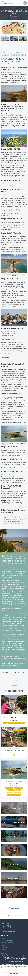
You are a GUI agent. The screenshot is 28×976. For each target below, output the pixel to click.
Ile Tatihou (14, 783)
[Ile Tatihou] (14, 769)
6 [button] (20, 915)
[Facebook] (13, 672)
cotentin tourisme (21, 274)
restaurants (16, 518)
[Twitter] (15, 672)
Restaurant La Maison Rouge (14, 718)
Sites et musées (17, 781)
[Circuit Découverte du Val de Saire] (14, 28)
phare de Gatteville (6, 304)
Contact (3, 949)
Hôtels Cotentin (14, 748)
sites (20, 570)
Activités (9, 781)
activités (12, 493)
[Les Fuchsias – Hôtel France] (14, 737)
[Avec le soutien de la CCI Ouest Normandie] (14, 908)
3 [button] (13, 915)
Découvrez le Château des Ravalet (11, 475)
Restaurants (14, 716)
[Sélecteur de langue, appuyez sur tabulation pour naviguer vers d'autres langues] (20, 3)
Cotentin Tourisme (7, 3)
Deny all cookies (19, 970)
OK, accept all (8, 970)
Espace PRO (4, 947)
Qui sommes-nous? (6, 940)
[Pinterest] (18, 672)
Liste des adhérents (7, 942)
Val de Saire (14, 16)
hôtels (8, 660)
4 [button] (15, 915)
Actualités (4, 945)
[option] (5, 38)
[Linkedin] (21, 672)
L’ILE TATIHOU (21, 393)
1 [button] (8, 915)
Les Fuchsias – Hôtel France (14, 750)
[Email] (23, 672)
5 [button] (17, 915)
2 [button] (10, 915)
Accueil (3, 938)
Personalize (14, 973)
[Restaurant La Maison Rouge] (14, 704)
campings (24, 518)
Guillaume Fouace (21, 334)
